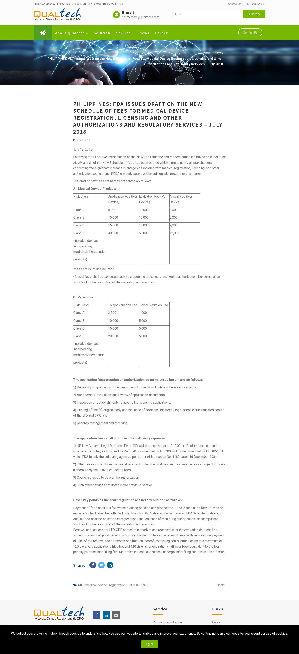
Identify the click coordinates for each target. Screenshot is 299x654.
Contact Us (234, 3)
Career (161, 32)
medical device (96, 585)
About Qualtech (70, 32)
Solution (102, 32)
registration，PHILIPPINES (128, 585)
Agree (150, 644)
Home (205, 53)
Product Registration (167, 622)
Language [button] (255, 3)
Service (123, 32)
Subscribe (254, 14)
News (144, 32)
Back (221, 585)
